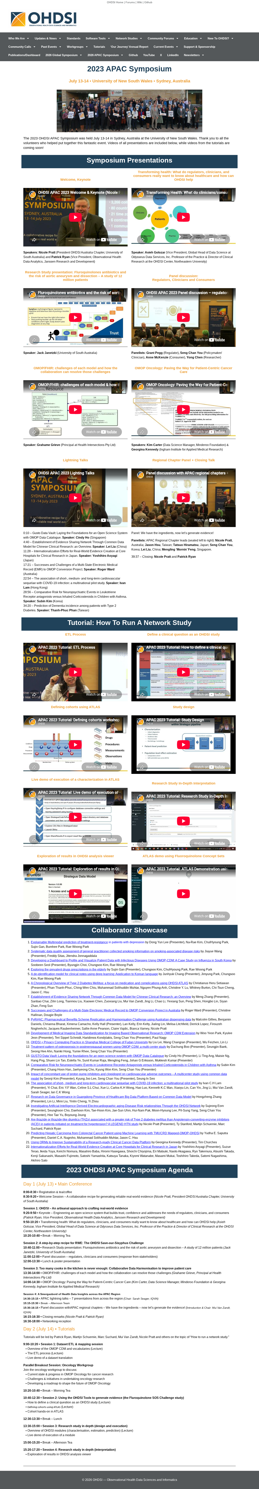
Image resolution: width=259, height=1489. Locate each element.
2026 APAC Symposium (103, 55)
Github (148, 2)
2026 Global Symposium (62, 55)
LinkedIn (173, 55)
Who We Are (16, 38)
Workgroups (75, 46)
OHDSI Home (115, 2)
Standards (73, 38)
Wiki (139, 2)
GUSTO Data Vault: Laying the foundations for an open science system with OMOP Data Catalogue (97, 1055)
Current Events (164, 46)
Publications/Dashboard (24, 55)
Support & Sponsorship (199, 46)
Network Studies (127, 38)
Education (191, 38)
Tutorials (99, 46)
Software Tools (96, 38)
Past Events (49, 46)
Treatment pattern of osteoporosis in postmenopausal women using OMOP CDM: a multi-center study (98, 1046)
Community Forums (161, 38)
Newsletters (192, 55)
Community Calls (19, 46)
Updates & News (46, 38)
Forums (130, 2)
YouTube (149, 55)
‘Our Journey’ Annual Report (129, 46)
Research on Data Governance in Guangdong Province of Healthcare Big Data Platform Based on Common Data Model (111, 1096)
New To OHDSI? (218, 38)
